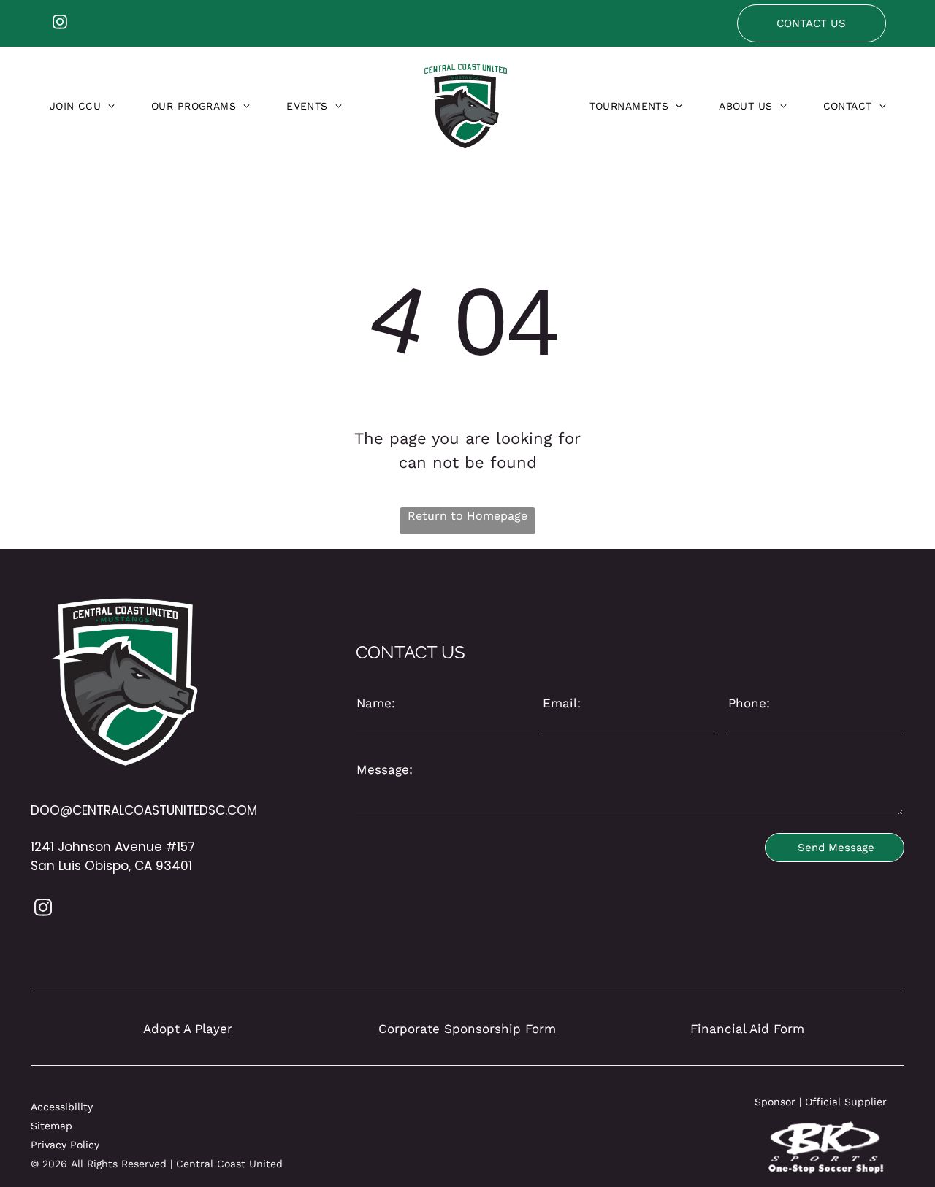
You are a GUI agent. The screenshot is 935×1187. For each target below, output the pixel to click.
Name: (375, 703)
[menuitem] (82, 105)
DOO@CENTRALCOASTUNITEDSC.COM (144, 810)
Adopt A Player (187, 1028)
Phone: (749, 703)
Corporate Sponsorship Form (467, 1028)
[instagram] (60, 24)
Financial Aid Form (747, 1028)
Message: (384, 769)
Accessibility (62, 1107)
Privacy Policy (65, 1144)
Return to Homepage (467, 516)
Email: (562, 703)
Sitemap (51, 1126)
